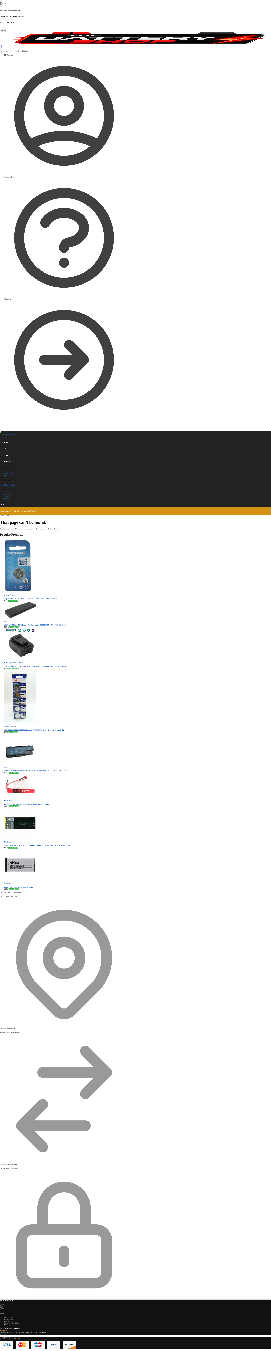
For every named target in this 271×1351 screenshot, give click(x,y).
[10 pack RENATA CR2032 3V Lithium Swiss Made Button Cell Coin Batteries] (64, 565)
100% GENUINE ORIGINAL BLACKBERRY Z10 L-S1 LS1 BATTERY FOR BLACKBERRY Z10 (38, 845)
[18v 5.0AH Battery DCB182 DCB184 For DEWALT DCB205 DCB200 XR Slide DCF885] (64, 644)
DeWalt (6, 663)
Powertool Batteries (16, 663)
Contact (2, 1310)
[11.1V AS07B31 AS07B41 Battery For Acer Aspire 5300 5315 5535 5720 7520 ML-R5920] (64, 610)
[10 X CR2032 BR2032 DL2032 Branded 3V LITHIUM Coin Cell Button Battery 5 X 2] (64, 696)
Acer (6, 621)
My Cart (7, 475)
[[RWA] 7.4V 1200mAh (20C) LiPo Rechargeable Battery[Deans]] (64, 786)
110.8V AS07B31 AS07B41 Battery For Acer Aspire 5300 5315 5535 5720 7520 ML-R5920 (35, 770)
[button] (2, 425)
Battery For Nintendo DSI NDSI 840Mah (18, 887)
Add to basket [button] (13, 601)
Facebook (7, 494)
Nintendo (7, 883)
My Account (8, 55)
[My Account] (1, 46)
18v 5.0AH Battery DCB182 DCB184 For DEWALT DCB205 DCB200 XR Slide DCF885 (35, 666)
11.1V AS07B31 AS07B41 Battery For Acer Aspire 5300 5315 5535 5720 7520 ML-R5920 (35, 625)
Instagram (7, 498)
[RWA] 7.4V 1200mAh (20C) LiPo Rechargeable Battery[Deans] (26, 804)
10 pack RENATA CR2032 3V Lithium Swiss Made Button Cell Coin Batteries (31, 599)
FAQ (6, 1325)
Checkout (7, 299)
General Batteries (10, 595)
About (2, 1308)
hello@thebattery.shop (14, 10)
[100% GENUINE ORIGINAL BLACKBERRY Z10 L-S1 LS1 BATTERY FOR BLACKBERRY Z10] (64, 823)
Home (2, 516)
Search (25, 51)
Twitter (6, 496)
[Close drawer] (1, 5)
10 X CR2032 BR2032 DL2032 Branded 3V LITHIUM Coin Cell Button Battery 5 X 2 (34, 730)
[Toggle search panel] (1, 48)
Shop (1, 1306)
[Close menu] (1, 1)
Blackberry (8, 842)
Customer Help (9, 177)
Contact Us (8, 1321)
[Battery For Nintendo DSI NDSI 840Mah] (64, 865)
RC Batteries (8, 800)
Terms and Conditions (11, 1323)
